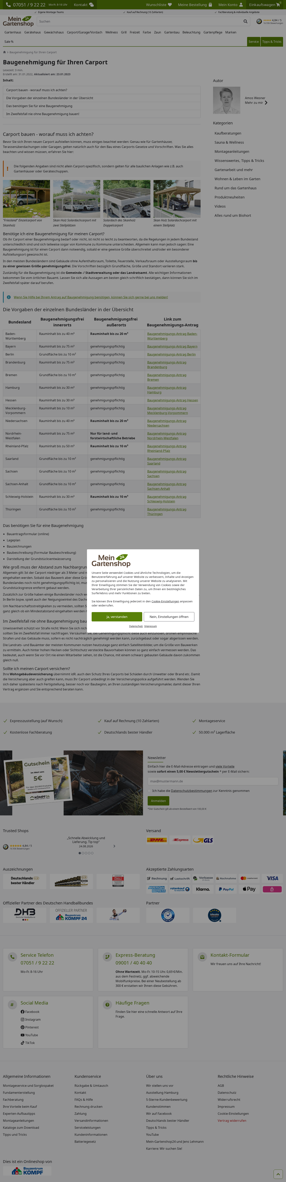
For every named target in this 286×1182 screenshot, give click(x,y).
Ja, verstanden (117, 617)
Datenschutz (136, 626)
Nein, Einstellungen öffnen (169, 617)
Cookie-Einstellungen (165, 601)
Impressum (150, 626)
